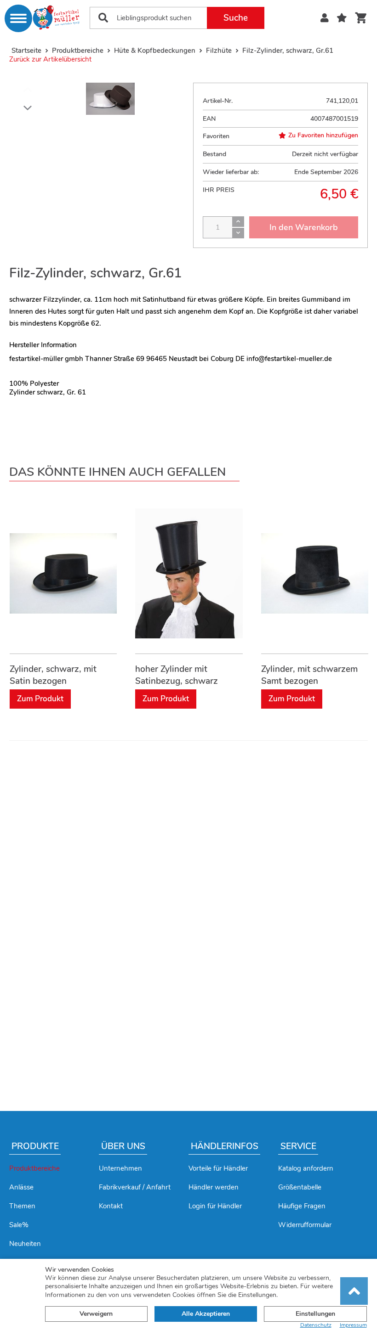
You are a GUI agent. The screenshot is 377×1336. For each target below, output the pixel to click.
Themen (22, 1206)
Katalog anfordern (305, 1168)
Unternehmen (120, 1168)
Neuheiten (25, 1243)
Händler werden (213, 1187)
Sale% (19, 1224)
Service (298, 1146)
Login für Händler (215, 1206)
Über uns (123, 1146)
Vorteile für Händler (218, 1168)
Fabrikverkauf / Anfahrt (135, 1187)
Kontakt (111, 1206)
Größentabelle (299, 1187)
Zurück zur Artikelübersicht (50, 59)
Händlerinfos (224, 1146)
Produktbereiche (34, 1168)
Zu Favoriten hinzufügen (323, 135)
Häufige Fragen (302, 1206)
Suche (235, 18)
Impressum (353, 1325)
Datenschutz (315, 1325)
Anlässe (21, 1187)
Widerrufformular (304, 1224)
